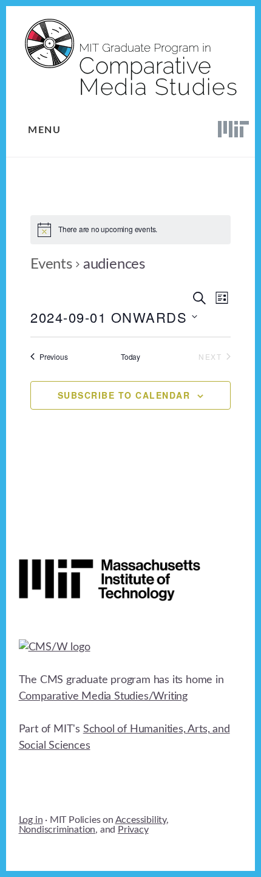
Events (51, 264)
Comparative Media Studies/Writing (103, 696)
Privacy (133, 829)
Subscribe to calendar (124, 395)
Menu (44, 130)
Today (130, 357)
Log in (31, 820)
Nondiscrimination (57, 829)
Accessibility (140, 820)
